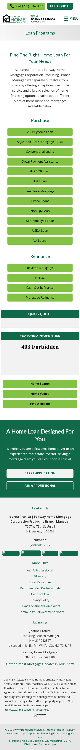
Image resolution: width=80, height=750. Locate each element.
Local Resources (40, 582)
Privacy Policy (40, 600)
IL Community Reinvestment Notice (40, 612)
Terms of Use (40, 594)
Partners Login (47, 744)
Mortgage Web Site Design (25, 740)
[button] (26, 6)
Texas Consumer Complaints (40, 606)
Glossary (40, 576)
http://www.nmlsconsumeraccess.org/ (26, 709)
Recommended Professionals (40, 588)
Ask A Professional (40, 570)
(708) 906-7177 (40, 545)
